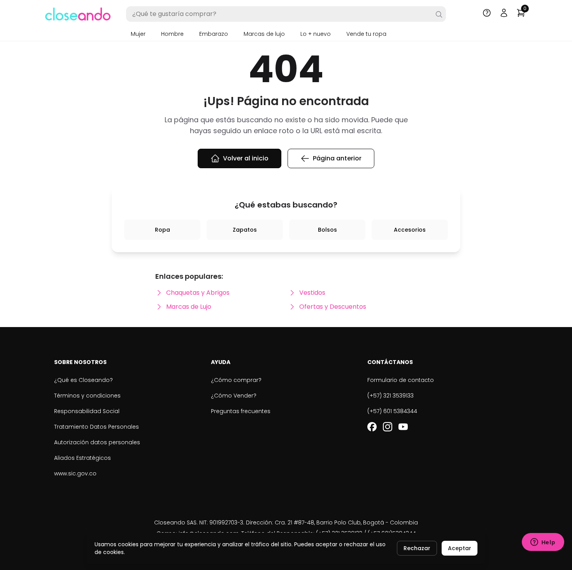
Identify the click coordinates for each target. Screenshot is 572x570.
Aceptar (459, 548)
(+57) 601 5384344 (392, 411)
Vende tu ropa (366, 34)
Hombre (172, 34)
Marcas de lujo (264, 34)
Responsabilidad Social (86, 411)
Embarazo (213, 34)
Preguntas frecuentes (240, 411)
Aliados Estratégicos (82, 458)
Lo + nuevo (315, 34)
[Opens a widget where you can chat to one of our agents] (542, 542)
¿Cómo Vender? (233, 395)
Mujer (138, 34)
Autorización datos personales (97, 442)
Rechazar (417, 548)
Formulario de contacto (400, 380)
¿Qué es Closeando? (83, 380)
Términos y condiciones (87, 395)
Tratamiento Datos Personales (96, 427)
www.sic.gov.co (75, 473)
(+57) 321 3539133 (390, 395)
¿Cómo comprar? (236, 380)
